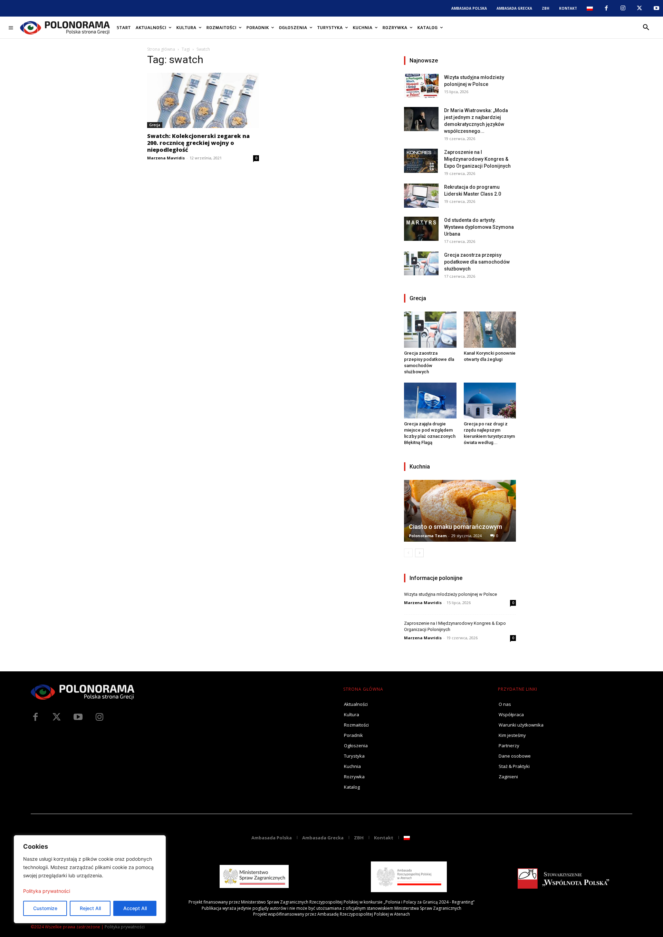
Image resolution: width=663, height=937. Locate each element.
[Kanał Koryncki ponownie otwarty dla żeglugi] (490, 329)
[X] (639, 8)
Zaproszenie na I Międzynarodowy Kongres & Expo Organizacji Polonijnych (477, 159)
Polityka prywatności (46, 891)
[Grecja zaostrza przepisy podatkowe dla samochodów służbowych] (421, 263)
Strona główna (161, 49)
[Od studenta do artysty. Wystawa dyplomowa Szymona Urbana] (421, 229)
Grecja (154, 124)
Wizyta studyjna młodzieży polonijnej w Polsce (450, 594)
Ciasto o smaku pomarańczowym (455, 526)
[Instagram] (623, 8)
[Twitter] (56, 717)
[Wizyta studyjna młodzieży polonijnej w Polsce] (421, 86)
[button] (646, 27)
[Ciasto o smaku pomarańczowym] (460, 511)
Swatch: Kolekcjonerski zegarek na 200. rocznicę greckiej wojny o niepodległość (198, 143)
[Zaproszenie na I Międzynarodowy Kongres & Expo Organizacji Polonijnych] (421, 161)
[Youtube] (656, 8)
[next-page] (419, 553)
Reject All (90, 908)
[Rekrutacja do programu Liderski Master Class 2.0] (421, 196)
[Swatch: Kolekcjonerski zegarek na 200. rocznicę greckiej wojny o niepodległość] (203, 100)
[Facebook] (606, 8)
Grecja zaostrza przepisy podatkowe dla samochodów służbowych (477, 262)
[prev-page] (408, 553)
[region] (90, 879)
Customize (45, 908)
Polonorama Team (427, 535)
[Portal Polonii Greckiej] (65, 27)
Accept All (135, 908)
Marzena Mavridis (166, 157)
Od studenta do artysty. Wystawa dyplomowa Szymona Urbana (479, 227)
